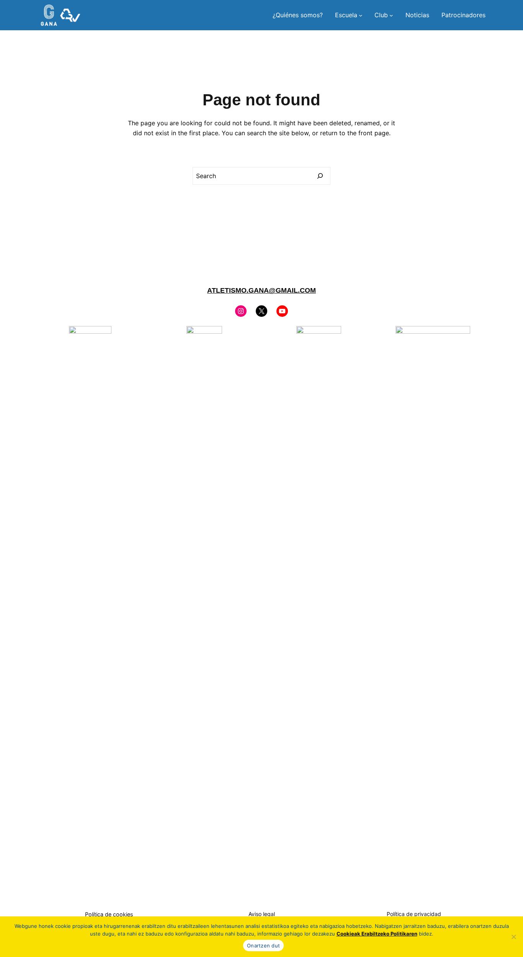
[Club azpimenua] (391, 15)
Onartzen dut (263, 945)
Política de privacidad (414, 914)
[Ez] (513, 937)
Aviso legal (261, 914)
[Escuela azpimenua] (361, 15)
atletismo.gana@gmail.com (261, 290)
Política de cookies (109, 914)
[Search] (320, 176)
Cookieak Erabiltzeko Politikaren (377, 934)
